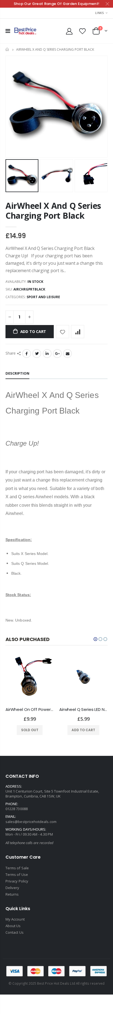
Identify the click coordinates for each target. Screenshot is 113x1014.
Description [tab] (17, 373)
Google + (57, 353)
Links (99, 13)
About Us (13, 925)
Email (67, 353)
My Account (15, 919)
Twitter (36, 353)
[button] (95, 639)
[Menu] (7, 31)
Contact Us (14, 932)
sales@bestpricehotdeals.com (30, 821)
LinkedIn (47, 353)
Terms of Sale (17, 867)
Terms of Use (16, 874)
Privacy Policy (16, 881)
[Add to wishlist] (62, 331)
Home (7, 49)
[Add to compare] (77, 331)
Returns (12, 894)
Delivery (12, 887)
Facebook (26, 353)
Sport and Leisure (43, 297)
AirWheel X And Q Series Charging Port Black (53, 210)
